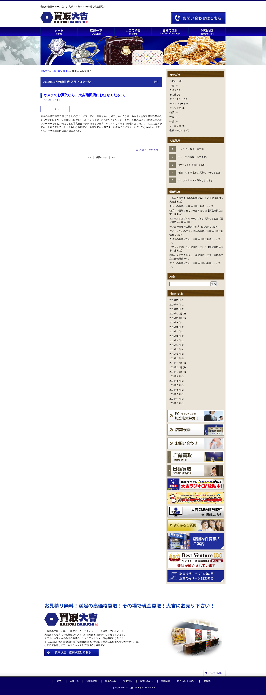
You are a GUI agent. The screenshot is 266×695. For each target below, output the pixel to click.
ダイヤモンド (176, 99)
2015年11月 (175, 313)
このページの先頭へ (149, 150)
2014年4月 (175, 399)
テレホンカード (177, 103)
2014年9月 (175, 376)
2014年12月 (175, 363)
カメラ (172, 90)
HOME (59, 681)
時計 (171, 121)
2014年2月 (175, 403)
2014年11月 (175, 367)
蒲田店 (66, 71)
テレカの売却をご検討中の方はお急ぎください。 (195, 226)
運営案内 (165, 681)
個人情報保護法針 (186, 681)
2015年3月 (175, 349)
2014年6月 (175, 390)
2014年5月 (175, 394)
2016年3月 (175, 309)
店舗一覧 (74, 681)
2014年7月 (175, 385)
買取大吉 (45, 71)
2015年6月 (175, 336)
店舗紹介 (56, 71)
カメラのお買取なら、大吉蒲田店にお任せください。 (85, 95)
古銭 (171, 117)
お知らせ (174, 81)
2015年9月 (175, 322)
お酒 (171, 85)
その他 (172, 94)
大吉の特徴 (92, 681)
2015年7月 (175, 331)
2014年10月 (175, 372)
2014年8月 (175, 381)
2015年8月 (175, 327)
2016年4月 (175, 304)
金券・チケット (177, 130)
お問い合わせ (147, 681)
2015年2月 (175, 354)
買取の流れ (110, 681)
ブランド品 (175, 108)
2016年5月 (175, 300)
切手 (171, 112)
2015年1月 (175, 358)
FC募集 (207, 681)
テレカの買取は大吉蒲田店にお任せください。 (193, 206)
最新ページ (101, 157)
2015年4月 (175, 345)
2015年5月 (175, 340)
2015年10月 (175, 318)
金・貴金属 (175, 126)
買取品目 (128, 681)
